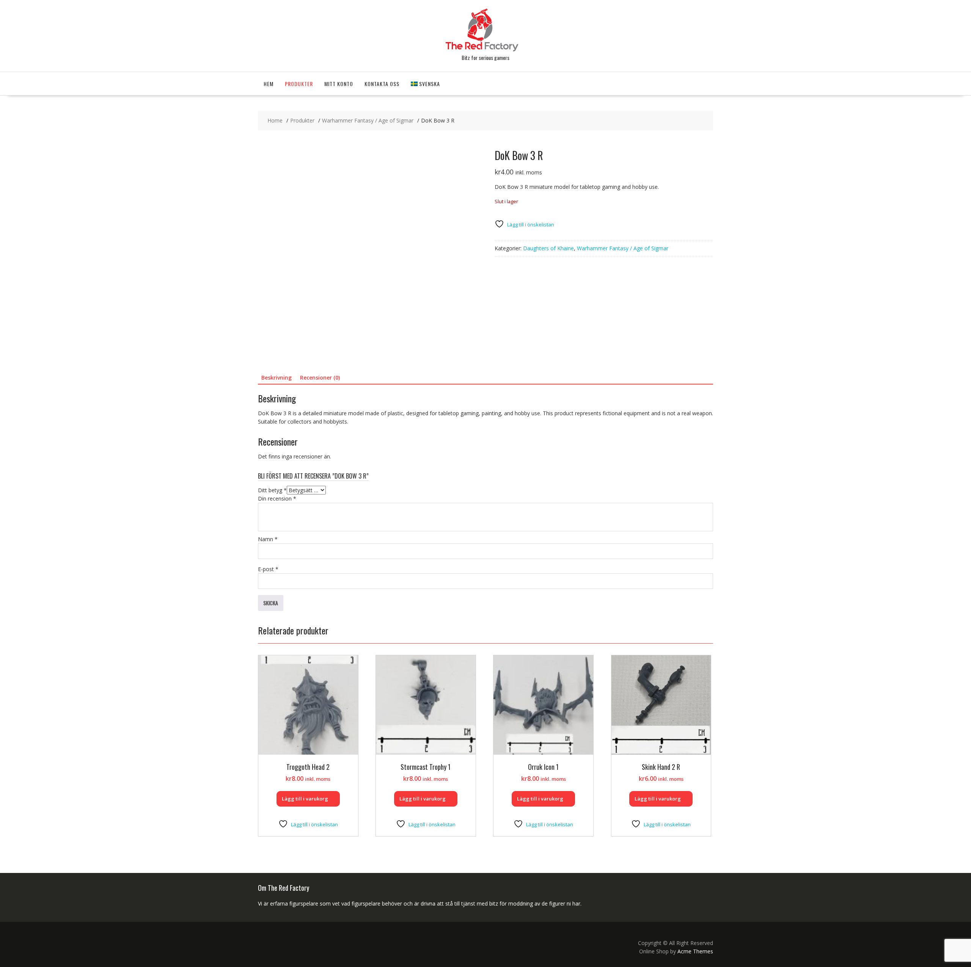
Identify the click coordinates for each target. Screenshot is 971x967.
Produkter (299, 84)
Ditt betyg (272, 490)
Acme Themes (695, 951)
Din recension (277, 498)
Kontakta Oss (382, 84)
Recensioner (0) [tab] (320, 377)
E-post (268, 569)
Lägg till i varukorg (305, 798)
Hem (268, 84)
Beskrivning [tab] (276, 377)
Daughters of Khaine (548, 248)
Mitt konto (338, 84)
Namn (268, 539)
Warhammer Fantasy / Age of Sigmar (622, 248)
